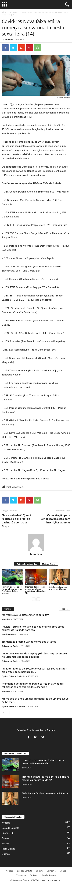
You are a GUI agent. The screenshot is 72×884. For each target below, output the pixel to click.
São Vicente (8, 833)
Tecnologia (21, 875)
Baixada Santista (10, 828)
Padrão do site (9, 634)
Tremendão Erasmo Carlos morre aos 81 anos (29, 641)
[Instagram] (36, 737)
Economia (51, 870)
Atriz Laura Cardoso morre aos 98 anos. (58, 588)
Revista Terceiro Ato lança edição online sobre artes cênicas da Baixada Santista (33, 628)
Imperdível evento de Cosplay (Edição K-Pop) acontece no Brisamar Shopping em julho (34, 655)
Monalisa (9, 39)
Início (4, 12)
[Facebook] (29, 737)
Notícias (13, 12)
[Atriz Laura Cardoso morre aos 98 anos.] (59, 577)
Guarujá (6, 854)
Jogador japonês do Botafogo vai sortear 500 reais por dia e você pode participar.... (34, 670)
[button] (66, 4)
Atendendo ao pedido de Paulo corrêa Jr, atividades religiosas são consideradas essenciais (33, 685)
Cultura (39, 870)
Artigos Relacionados (27, 564)
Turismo (34, 875)
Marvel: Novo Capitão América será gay (25, 614)
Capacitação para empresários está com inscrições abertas (55, 518)
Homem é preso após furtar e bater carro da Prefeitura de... (43, 761)
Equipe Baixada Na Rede (13, 676)
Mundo (5, 843)
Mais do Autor (49, 564)
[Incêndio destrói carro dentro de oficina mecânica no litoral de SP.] (36, 577)
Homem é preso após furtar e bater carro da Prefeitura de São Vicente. (12, 589)
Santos (5, 838)
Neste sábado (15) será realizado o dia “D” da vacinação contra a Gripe (16, 520)
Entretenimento (49, 875)
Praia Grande (8, 848)
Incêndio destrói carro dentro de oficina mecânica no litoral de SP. (35, 589)
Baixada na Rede (10, 646)
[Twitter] (43, 737)
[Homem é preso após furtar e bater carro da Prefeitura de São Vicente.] (12, 577)
